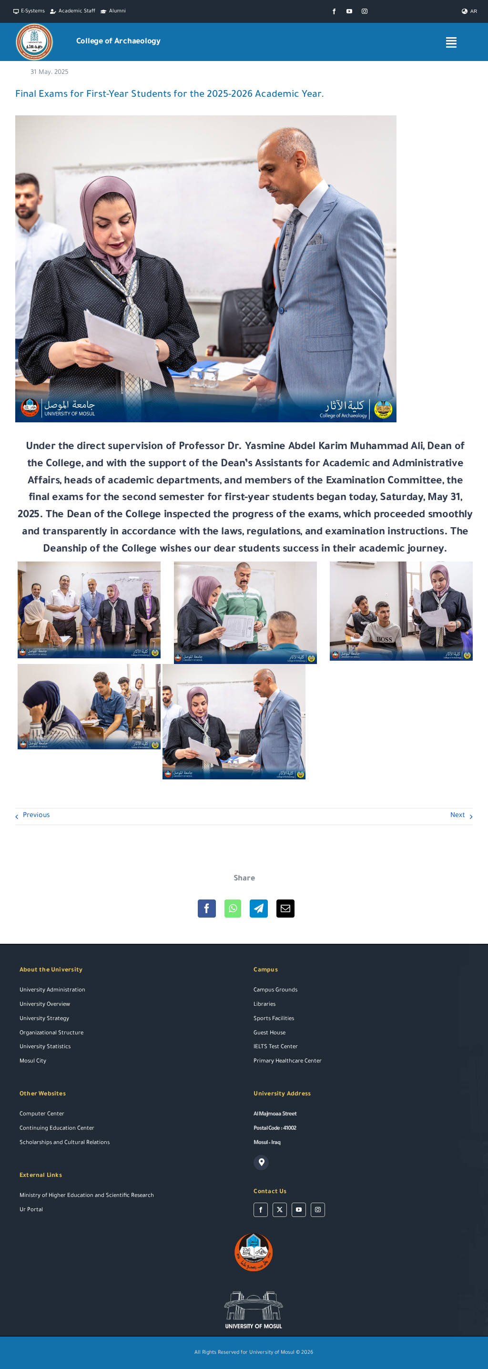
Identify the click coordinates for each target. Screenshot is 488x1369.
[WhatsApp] (233, 908)
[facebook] (334, 11)
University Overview (45, 1005)
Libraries (264, 1005)
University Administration (52, 991)
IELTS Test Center (276, 1047)
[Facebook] (206, 908)
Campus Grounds (275, 991)
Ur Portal (31, 1210)
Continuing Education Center (57, 1129)
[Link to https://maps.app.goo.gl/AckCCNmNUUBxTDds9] (261, 1162)
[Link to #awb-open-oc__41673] (451, 42)
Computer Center (42, 1115)
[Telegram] (258, 908)
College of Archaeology (118, 42)
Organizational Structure (51, 1034)
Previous (36, 816)
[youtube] (349, 11)
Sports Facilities (274, 1019)
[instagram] (364, 11)
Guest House (269, 1034)
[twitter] (280, 1210)
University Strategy (44, 1019)
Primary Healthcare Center (288, 1062)
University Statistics (45, 1047)
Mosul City (33, 1062)
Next (457, 816)
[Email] (285, 908)
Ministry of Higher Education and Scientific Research (87, 1196)
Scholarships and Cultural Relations (65, 1143)
